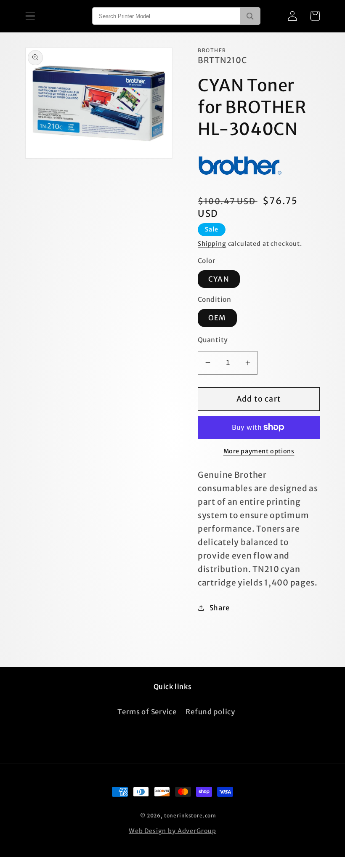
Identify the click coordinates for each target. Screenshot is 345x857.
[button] (30, 16)
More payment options (259, 451)
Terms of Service (147, 711)
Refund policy (210, 711)
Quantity (213, 340)
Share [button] (220, 607)
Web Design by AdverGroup (172, 831)
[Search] (250, 16)
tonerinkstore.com (190, 815)
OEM (217, 317)
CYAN (218, 279)
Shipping (212, 244)
